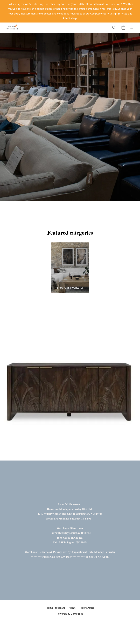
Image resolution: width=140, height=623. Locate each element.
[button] (12, 27)
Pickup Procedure (55, 607)
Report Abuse (86, 607)
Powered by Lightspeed (70, 613)
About (72, 607)
